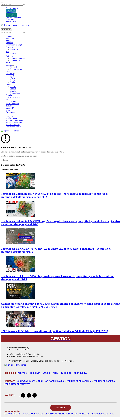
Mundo (8, 85)
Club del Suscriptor (13, 97)
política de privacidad (14, 123)
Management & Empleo (15, 45)
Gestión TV (10, 108)
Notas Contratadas (12, 104)
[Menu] (2, 2)
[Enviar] (24, 4)
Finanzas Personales (13, 17)
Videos (8, 110)
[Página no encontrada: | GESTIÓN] (15, 25)
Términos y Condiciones (51, 381)
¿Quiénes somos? (26, 381)
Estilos (12, 82)
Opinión (9, 65)
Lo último (9, 36)
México (13, 89)
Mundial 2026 (11, 21)
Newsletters (10, 19)
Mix (7, 99)
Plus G (8, 63)
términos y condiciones (14, 120)
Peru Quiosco (11, 38)
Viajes (12, 78)
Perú (7, 52)
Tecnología (10, 95)
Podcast (8, 106)
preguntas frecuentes (13, 127)
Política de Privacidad (79, 381)
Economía (9, 47)
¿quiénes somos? (12, 118)
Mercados (14, 49)
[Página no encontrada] (10, 131)
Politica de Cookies (104, 381)
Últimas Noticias (12, 8)
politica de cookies (12, 125)
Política (13, 54)
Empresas (9, 13)
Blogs (8, 71)
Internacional (15, 93)
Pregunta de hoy (16, 69)
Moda (12, 80)
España (13, 91)
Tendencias (10, 74)
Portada (8, 41)
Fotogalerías (10, 112)
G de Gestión (11, 15)
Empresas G (11, 11)
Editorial (13, 67)
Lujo (12, 76)
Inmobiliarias (15, 60)
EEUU (13, 87)
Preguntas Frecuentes (17, 384)
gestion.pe (9, 116)
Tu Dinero (9, 56)
